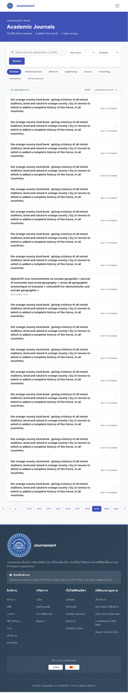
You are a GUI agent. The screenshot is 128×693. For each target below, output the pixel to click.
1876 (67, 508)
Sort (88, 90)
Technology (105, 71)
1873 (39, 508)
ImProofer (71, 606)
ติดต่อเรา (41, 621)
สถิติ (9, 606)
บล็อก (39, 599)
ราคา (9, 628)
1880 (106, 508)
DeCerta (70, 621)
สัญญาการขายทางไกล (106, 632)
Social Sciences (36, 78)
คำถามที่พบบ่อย (44, 613)
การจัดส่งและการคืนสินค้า (105, 623)
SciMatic (70, 599)
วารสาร (10, 613)
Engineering (71, 71)
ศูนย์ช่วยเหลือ (43, 606)
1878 (87, 508)
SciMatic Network (75, 613)
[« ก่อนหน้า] (3, 509)
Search (17, 60)
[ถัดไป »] (124, 509)
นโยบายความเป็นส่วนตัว (107, 613)
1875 (58, 508)
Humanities (15, 78)
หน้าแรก (11, 599)
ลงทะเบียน (12, 642)
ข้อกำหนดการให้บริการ (107, 606)
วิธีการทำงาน (13, 621)
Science (88, 71)
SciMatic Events (74, 628)
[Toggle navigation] (117, 5)
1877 (77, 508)
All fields (14, 71)
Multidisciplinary (33, 71)
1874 (48, 508)
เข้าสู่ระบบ (12, 635)
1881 (116, 508)
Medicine (53, 71)
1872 (29, 508)
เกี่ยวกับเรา (100, 599)
